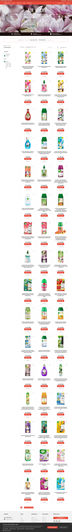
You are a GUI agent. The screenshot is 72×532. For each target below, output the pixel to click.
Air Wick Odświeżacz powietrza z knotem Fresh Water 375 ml (28, 152)
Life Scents (49, 40)
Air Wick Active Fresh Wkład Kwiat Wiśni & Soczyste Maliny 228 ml (44, 95)
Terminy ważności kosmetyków (34, 522)
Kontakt (6, 514)
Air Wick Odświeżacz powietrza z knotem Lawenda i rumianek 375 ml (44, 379)
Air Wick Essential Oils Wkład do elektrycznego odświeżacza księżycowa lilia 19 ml (28, 67)
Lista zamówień (44, 521)
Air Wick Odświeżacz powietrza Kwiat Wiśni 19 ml (28, 95)
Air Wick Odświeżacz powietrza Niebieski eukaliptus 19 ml (61, 67)
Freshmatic (42, 40)
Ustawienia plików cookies (35, 520)
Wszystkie (7, 55)
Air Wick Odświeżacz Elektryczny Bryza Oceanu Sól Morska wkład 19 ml (60, 152)
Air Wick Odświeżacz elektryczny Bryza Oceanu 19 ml (60, 493)
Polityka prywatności (34, 518)
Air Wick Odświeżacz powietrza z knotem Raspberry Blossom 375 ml (28, 124)
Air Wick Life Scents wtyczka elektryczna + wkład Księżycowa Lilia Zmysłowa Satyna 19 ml (44, 493)
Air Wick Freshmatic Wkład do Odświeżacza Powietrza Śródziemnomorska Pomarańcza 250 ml (44, 409)
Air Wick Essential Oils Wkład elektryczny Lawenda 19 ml (27, 379)
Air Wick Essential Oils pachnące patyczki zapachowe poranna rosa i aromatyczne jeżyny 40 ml (60, 379)
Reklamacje (22, 520)
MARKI (24, 3)
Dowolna (7, 61)
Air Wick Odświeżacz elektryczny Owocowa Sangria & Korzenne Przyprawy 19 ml (60, 294)
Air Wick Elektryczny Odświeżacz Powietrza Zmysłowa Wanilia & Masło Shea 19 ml (60, 95)
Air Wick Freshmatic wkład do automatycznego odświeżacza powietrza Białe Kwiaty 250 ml (44, 124)
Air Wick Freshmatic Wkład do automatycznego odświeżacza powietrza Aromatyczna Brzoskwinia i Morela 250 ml (60, 238)
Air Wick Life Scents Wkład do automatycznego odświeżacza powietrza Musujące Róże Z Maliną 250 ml (44, 295)
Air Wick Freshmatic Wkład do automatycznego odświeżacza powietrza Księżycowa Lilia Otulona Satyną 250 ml (61, 181)
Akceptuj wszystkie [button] (52, 527)
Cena (5, 59)
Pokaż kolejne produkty (29, 507)
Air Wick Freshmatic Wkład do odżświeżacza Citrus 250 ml (60, 322)
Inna (6, 67)
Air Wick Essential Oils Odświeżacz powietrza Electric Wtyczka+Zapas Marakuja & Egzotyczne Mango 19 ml (60, 437)
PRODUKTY (19, 3)
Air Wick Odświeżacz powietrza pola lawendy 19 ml (28, 436)
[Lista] (65, 47)
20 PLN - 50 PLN (8, 66)
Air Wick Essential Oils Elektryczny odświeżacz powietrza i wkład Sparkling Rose (27, 237)
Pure (53, 40)
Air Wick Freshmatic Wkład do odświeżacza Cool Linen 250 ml (44, 351)
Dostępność (6, 51)
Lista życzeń (44, 520)
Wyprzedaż (22, 521)
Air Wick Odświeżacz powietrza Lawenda (44, 464)
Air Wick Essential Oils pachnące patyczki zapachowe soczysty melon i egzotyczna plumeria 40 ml (28, 408)
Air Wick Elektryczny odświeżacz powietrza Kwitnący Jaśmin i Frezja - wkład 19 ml (60, 266)
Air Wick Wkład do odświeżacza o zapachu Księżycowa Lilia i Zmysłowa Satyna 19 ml (60, 124)
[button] (24, 530)
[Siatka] (63, 47)
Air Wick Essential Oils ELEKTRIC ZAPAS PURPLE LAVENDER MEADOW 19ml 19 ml (44, 266)
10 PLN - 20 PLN (8, 64)
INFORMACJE (29, 3)
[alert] (36, 527)
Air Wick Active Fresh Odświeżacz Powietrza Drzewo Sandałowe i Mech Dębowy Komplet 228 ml (60, 351)
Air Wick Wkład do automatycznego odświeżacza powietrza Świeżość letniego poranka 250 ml (44, 152)
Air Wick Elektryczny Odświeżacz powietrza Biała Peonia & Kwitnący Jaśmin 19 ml (60, 465)
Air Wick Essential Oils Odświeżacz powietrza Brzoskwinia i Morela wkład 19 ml (27, 181)
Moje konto (44, 517)
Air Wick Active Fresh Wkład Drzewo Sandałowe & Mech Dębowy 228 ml (44, 180)
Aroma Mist (26, 40)
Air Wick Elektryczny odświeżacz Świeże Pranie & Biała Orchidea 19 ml (60, 408)
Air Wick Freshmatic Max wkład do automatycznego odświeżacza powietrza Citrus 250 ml (44, 323)
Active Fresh (21, 40)
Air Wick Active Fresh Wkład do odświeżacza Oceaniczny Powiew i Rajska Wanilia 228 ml (27, 266)
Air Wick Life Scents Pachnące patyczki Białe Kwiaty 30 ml (27, 464)
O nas (21, 517)
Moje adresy (44, 518)
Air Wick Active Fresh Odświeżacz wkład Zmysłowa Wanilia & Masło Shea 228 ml (27, 493)
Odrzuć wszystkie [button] (63, 527)
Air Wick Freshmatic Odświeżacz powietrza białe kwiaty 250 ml (28, 322)
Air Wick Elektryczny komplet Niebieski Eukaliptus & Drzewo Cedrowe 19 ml (28, 294)
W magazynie (8, 54)
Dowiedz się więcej (37, 527)
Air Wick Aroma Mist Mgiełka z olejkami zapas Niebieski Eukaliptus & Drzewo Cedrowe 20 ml (44, 437)
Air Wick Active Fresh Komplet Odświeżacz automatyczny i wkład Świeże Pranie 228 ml (27, 351)
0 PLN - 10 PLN (8, 63)
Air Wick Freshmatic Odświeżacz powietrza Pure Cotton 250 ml (28, 209)
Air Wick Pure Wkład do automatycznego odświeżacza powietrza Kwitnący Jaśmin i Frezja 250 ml (44, 210)
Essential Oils (33, 40)
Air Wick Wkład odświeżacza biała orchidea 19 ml (44, 67)
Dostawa (21, 518)
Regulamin (33, 517)
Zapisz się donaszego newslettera (60, 518)
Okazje (13, 3)
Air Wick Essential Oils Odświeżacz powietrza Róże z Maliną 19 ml (44, 237)
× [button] (70, 523)
